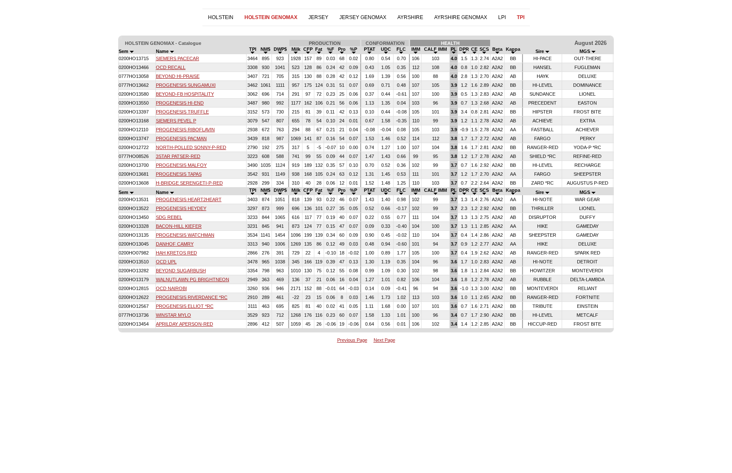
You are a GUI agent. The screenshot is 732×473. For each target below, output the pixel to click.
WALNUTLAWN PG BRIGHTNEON (192, 279)
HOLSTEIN (220, 17)
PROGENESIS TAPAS (179, 174)
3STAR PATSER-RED (178, 156)
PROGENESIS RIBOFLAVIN (185, 129)
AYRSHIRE (410, 17)
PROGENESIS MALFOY (181, 165)
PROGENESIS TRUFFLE (182, 111)
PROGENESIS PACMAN (181, 138)
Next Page (384, 340)
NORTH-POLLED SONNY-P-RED (191, 147)
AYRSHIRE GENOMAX (460, 17)
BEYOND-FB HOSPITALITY (185, 94)
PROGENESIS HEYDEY (181, 208)
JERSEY (318, 17)
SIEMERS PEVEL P (176, 120)
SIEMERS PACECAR (177, 58)
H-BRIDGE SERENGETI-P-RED (189, 182)
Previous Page (352, 340)
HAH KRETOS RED (176, 252)
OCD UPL (166, 261)
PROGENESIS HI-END (180, 102)
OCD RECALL (171, 67)
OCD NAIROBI (171, 288)
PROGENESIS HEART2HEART (189, 199)
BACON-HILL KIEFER (179, 226)
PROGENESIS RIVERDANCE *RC (191, 297)
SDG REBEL (169, 217)
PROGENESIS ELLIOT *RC (185, 306)
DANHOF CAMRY (175, 243)
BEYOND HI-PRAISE (178, 76)
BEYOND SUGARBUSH (181, 270)
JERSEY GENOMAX (362, 17)
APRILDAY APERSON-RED (184, 323)
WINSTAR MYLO (173, 315)
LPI (502, 17)
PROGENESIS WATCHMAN (185, 235)
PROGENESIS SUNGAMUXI (186, 85)
